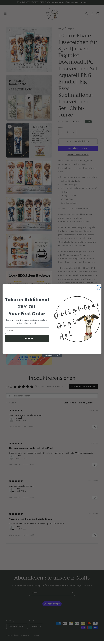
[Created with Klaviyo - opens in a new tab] (52, 355)
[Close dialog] (98, 287)
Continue (27, 338)
